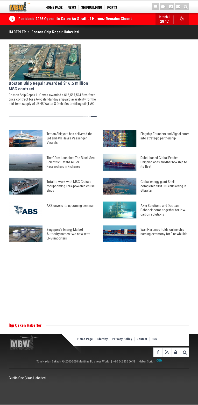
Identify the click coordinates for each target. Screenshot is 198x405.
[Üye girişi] (175, 352)
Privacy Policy (122, 339)
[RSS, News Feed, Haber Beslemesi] (166, 352)
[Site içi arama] (185, 6)
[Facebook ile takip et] (157, 352)
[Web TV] (163, 6)
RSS (154, 339)
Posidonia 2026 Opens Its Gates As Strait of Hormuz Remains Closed (75, 18)
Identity (102, 339)
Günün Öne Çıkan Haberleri (27, 378)
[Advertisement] (99, 284)
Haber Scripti (147, 361)
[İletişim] (178, 6)
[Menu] (155, 6)
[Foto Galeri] (170, 6)
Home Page (85, 339)
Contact (142, 339)
